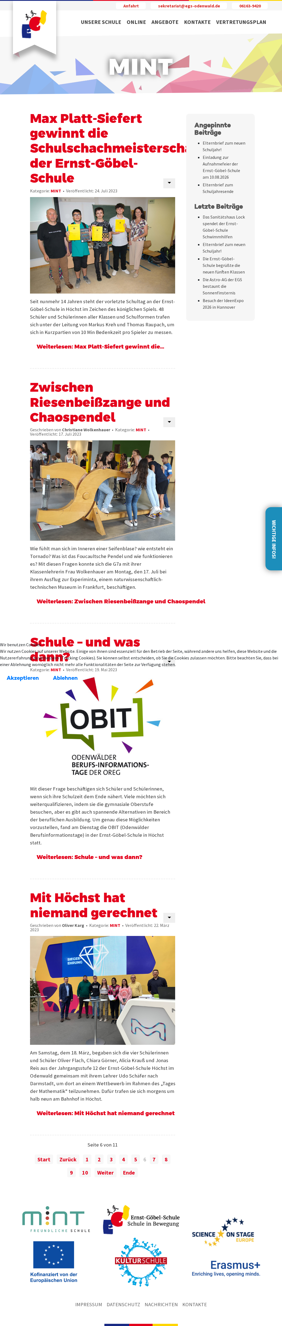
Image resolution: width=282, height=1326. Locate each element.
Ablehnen (65, 678)
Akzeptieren (23, 678)
